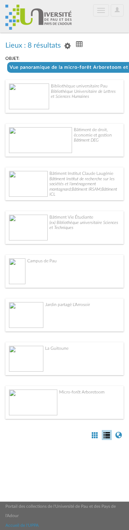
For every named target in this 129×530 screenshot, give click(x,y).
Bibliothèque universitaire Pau (79, 86)
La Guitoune (56, 348)
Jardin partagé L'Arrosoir (67, 304)
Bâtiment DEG (86, 140)
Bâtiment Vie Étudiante (71, 217)
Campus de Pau (42, 261)
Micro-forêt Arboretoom (82, 392)
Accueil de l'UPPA (22, 525)
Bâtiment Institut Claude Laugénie (81, 173)
